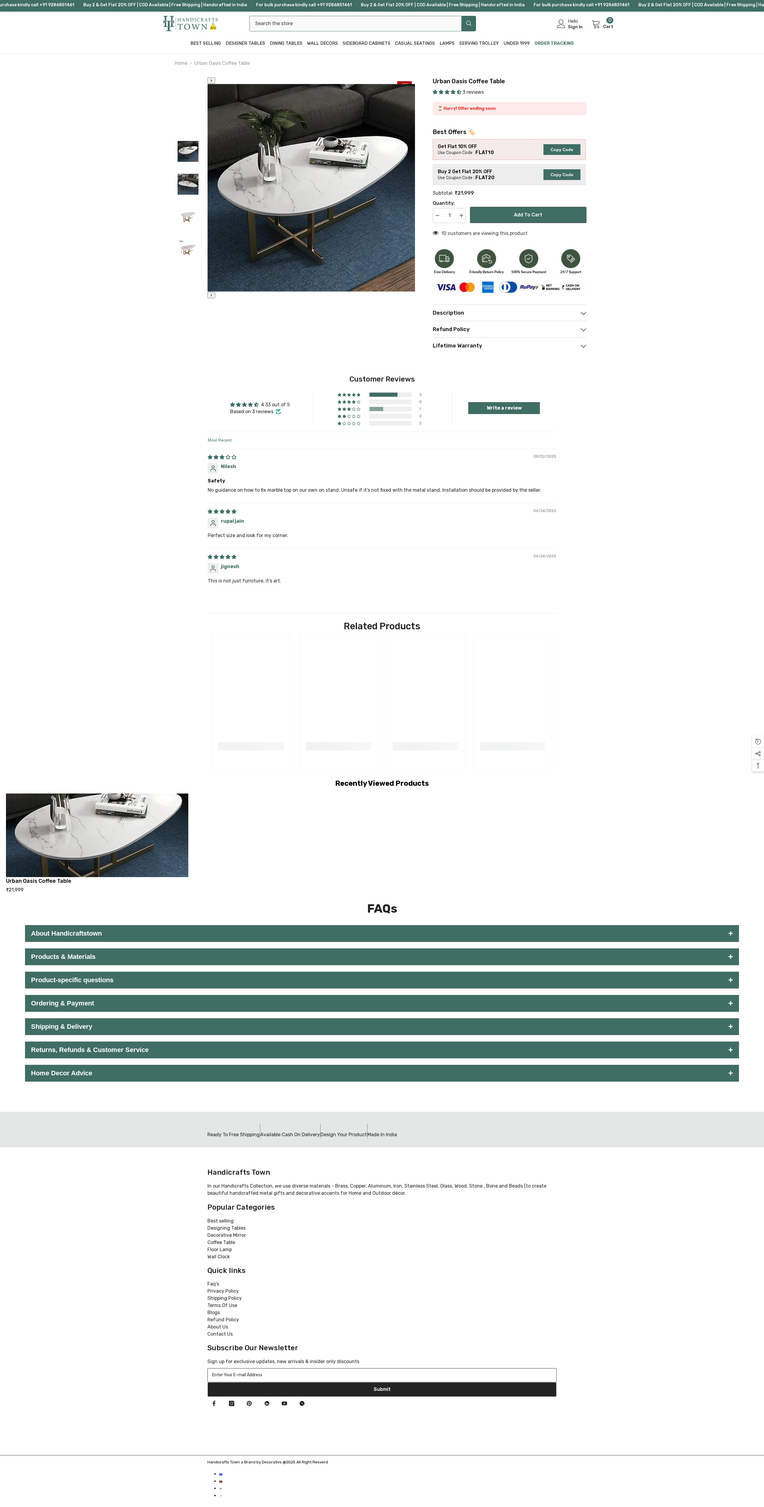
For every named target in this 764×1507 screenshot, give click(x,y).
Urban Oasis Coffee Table (38, 881)
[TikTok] (266, 1403)
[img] (222, 457)
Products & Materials (382, 956)
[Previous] (211, 80)
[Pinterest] (249, 1403)
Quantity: (444, 203)
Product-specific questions (382, 980)
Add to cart (528, 215)
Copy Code (562, 149)
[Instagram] (231, 1403)
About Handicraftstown (382, 933)
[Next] (211, 295)
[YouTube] (284, 1403)
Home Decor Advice (382, 1073)
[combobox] (355, 23)
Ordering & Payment (382, 1003)
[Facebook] (214, 1403)
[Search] (362, 23)
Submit (382, 1389)
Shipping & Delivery (382, 1026)
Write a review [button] (504, 408)
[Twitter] (302, 1403)
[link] (251, 746)
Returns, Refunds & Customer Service (382, 1049)
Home (181, 63)
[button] (448, 92)
